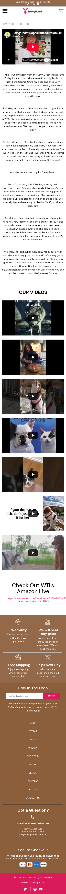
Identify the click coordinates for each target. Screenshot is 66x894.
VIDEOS (33, 772)
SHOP (33, 722)
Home (5, 24)
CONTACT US (33, 797)
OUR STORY (33, 756)
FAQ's (33, 739)
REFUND (33, 764)
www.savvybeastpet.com (33, 882)
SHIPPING (33, 781)
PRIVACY (33, 747)
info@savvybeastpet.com (33, 834)
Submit (51, 696)
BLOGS (33, 789)
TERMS (33, 731)
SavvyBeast (27, 877)
